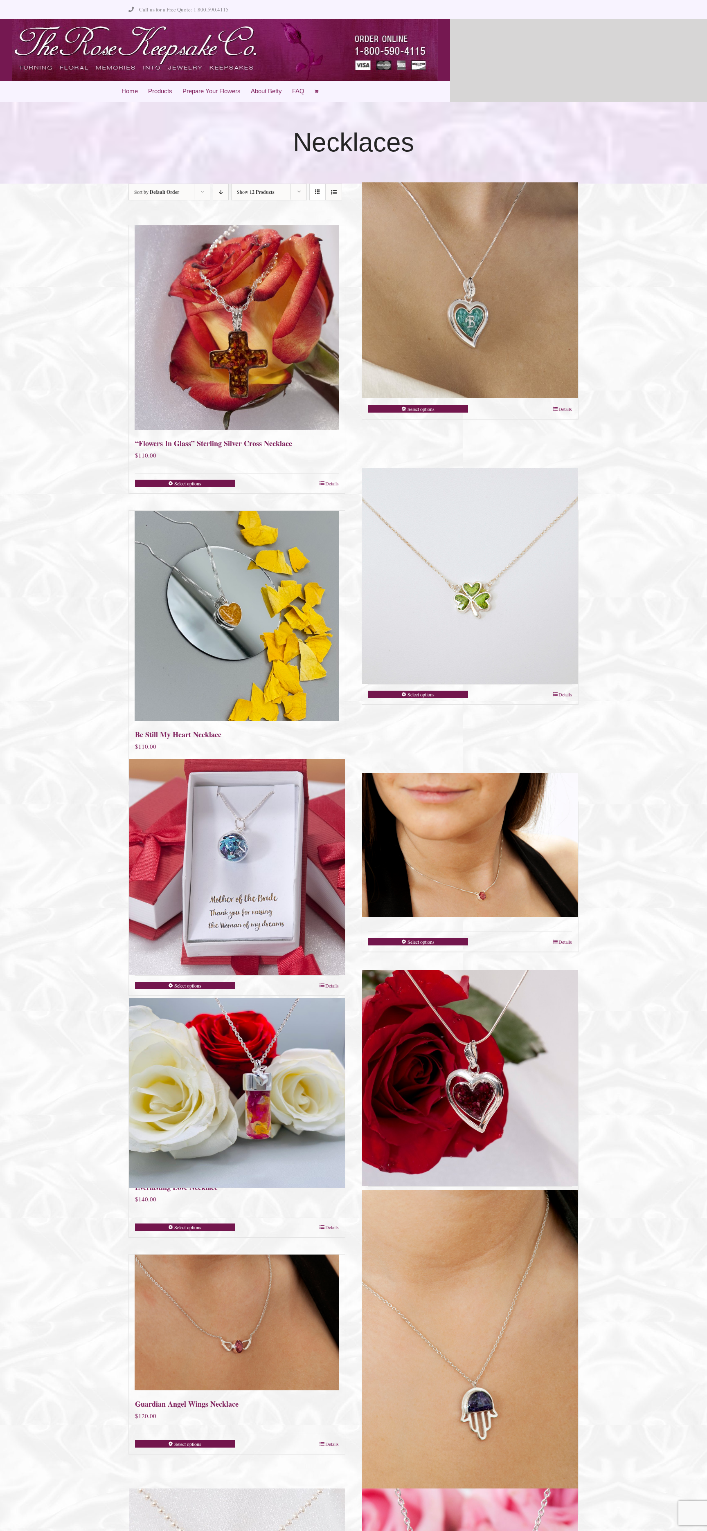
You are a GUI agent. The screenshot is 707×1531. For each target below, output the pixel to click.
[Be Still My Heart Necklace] (237, 616)
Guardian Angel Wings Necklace (187, 1404)
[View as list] (334, 192)
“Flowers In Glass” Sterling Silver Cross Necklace (213, 443)
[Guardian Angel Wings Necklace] (237, 1322)
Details (332, 483)
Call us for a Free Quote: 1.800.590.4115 (184, 9)
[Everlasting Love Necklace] (237, 1093)
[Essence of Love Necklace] (470, 845)
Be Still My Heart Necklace (178, 734)
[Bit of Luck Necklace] (470, 576)
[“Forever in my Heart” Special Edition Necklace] (470, 290)
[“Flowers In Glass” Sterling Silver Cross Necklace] (237, 327)
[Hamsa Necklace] (470, 1352)
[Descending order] (221, 192)
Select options (187, 483)
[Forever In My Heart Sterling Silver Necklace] (470, 1078)
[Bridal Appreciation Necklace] (237, 867)
